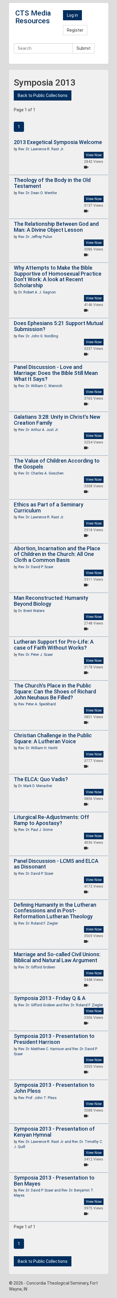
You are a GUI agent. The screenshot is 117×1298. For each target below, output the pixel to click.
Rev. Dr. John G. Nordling (38, 336)
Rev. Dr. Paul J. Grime (35, 830)
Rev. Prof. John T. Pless (37, 1098)
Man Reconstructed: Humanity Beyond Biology (51, 601)
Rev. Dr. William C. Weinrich (40, 386)
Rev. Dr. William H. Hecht (38, 748)
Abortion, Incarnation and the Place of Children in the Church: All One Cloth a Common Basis (57, 554)
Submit (83, 48)
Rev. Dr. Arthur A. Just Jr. (38, 430)
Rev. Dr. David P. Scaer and (40, 1190)
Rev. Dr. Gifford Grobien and (40, 1005)
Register (75, 30)
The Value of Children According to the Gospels (57, 464)
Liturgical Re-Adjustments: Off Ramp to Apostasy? (51, 820)
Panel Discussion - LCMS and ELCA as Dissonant (56, 864)
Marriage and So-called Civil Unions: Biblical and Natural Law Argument (57, 957)
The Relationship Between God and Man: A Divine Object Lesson (56, 227)
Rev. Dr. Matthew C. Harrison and (45, 1049)
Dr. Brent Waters (31, 611)
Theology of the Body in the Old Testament (52, 183)
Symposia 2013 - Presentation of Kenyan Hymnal (54, 1132)
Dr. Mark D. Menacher (35, 786)
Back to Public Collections (43, 95)
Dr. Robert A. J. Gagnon (37, 292)
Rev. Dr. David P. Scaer (35, 567)
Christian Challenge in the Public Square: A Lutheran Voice (53, 738)
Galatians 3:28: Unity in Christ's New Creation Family (57, 420)
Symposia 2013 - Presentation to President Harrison (54, 1039)
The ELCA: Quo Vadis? (41, 779)
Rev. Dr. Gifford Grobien (36, 967)
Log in (72, 15)
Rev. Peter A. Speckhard (37, 704)
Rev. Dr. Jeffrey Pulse (35, 237)
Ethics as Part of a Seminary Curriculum (48, 507)
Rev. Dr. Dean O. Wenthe (37, 193)
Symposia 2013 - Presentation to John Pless (54, 1088)
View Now (94, 155)
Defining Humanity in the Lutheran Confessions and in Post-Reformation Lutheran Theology (55, 911)
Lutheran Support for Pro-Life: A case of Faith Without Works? (54, 645)
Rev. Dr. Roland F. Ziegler (38, 923)
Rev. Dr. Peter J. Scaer (35, 655)
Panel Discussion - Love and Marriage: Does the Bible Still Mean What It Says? (56, 373)
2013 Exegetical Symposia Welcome (58, 142)
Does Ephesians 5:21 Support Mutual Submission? (58, 326)
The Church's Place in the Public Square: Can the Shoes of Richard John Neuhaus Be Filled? (55, 691)
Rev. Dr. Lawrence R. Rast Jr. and (45, 1142)
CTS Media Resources (33, 17)
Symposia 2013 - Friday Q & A (50, 998)
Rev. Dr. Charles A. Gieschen (41, 473)
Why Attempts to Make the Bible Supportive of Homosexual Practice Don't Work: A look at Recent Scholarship (57, 276)
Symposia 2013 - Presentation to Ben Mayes (54, 1181)
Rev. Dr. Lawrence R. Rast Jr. (41, 149)
